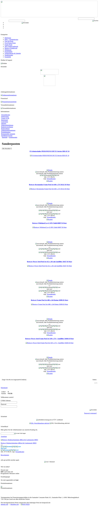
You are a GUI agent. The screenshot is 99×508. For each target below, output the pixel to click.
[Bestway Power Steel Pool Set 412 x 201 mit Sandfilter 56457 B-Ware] (49, 266)
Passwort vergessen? (90, 413)
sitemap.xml (4, 504)
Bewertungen (5, 455)
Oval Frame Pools (10, 43)
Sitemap (3, 123)
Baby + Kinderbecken (11, 39)
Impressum (4, 120)
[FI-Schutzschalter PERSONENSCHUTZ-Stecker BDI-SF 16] (49, 155)
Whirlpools (8, 50)
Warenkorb (8, 24)
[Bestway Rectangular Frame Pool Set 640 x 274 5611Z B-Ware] (49, 189)
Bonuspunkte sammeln (8, 134)
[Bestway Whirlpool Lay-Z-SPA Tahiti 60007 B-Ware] (49, 227)
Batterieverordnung (7, 127)
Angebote (4, 436)
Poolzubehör (8, 51)
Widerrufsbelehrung (7, 125)
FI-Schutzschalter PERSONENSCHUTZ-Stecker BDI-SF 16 (49, 151)
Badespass (8, 38)
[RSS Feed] (25, 504)
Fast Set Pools (9, 41)
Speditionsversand (6, 135)
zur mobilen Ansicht (39, 494)
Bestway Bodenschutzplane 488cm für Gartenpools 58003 (18, 443)
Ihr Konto (8, 26)
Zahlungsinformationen (8, 130)
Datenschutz (5, 116)
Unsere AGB (5, 118)
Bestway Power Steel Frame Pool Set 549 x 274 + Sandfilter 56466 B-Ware (49, 338)
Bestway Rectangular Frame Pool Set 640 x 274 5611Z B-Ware (49, 184)
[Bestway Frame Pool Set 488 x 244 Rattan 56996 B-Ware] (49, 304)
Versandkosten (5, 115)
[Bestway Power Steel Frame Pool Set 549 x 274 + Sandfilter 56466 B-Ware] (49, 343)
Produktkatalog (5, 132)
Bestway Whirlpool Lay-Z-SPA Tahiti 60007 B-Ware (49, 223)
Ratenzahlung (5, 128)
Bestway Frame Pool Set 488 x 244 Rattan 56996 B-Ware (49, 300)
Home (6, 28)
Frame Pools (8, 45)
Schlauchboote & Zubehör (13, 53)
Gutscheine (4, 122)
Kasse (6, 22)
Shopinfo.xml (14, 504)
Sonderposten (9, 55)
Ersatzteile (8, 57)
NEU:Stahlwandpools (11, 46)
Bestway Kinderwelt (11, 48)
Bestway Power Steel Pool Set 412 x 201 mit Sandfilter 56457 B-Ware (49, 261)
